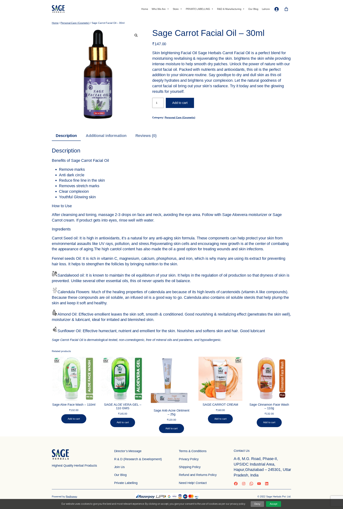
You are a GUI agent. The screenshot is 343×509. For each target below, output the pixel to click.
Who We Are (159, 9)
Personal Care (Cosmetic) (75, 22)
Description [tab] (66, 135)
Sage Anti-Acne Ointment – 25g (171, 412)
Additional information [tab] (106, 135)
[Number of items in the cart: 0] (286, 9)
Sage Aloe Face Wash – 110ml (73, 404)
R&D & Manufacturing (229, 9)
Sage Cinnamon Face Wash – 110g (269, 406)
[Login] (276, 9)
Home (144, 9)
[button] (136, 35)
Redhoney (71, 496)
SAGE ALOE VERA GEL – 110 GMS (122, 406)
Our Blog (253, 9)
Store (176, 9)
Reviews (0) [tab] (145, 135)
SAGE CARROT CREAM (220, 404)
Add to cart (180, 103)
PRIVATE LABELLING (198, 9)
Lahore (266, 9)
